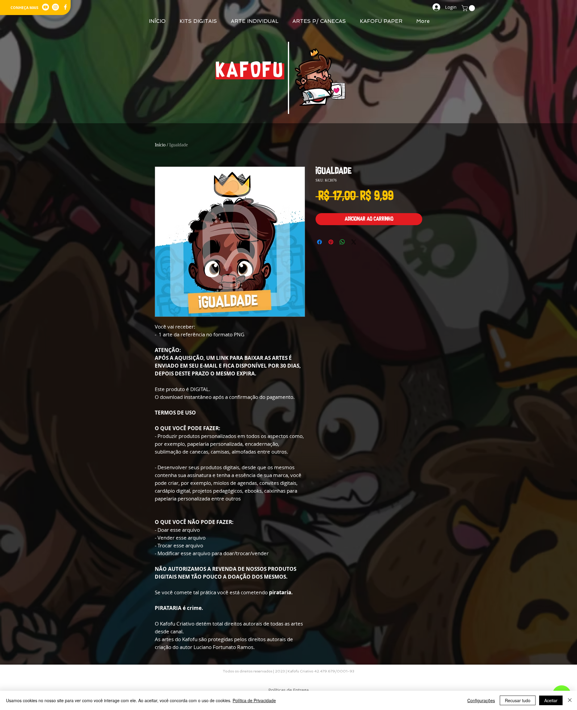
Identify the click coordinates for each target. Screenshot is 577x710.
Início (160, 144)
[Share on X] (353, 242)
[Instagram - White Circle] (55, 7)
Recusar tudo (517, 700)
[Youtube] (45, 7)
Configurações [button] (481, 700)
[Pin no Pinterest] (330, 242)
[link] (469, 8)
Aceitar (550, 700)
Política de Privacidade (254, 700)
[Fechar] (569, 700)
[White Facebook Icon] (65, 7)
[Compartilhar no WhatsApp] (342, 242)
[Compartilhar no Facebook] (319, 242)
